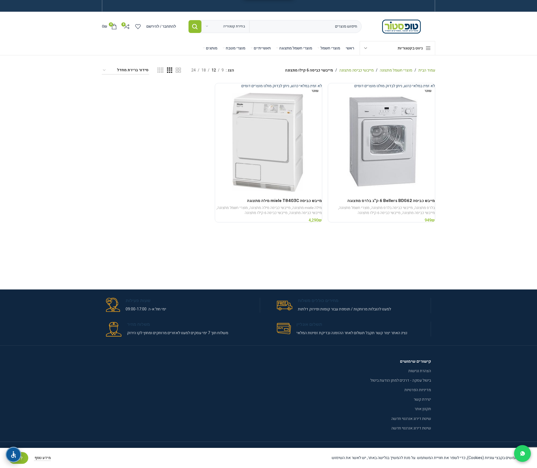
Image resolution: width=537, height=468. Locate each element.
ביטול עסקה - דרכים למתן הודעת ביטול (400, 380)
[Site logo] (402, 26)
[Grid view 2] (178, 70)
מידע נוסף (42, 457)
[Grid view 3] (169, 70)
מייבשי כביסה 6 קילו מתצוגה (379, 213)
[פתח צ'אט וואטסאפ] (522, 453)
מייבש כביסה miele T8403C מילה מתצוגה (284, 200)
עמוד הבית (426, 70)
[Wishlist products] (137, 26)
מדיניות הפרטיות (417, 390)
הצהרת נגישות (419, 371)
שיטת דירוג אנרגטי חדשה (411, 419)
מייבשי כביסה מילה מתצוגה (270, 208)
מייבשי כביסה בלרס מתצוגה (392, 208)
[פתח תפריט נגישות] (13, 454)
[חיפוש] (195, 26)
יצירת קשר (422, 399)
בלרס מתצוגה (424, 208)
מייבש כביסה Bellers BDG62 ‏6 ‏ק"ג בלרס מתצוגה (391, 200)
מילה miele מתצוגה (307, 208)
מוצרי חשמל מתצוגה (396, 70)
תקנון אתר (422, 409)
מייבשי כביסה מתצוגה (356, 70)
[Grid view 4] (160, 70)
